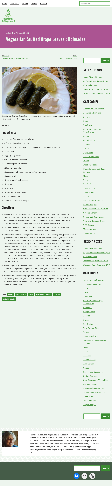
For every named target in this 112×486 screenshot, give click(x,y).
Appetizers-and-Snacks (93, 109)
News (85, 176)
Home (4, 3)
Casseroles (87, 136)
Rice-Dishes (88, 192)
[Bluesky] (77, 476)
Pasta (85, 180)
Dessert (43, 3)
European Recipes (43, 294)
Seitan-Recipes (89, 204)
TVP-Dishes (88, 225)
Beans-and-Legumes (92, 113)
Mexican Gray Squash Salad (95, 89)
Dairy (10, 294)
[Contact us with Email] (84, 476)
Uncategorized (89, 229)
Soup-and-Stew (90, 213)
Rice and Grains (9, 299)
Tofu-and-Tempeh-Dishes (94, 221)
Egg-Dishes (88, 152)
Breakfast (14, 3)
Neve (4, 483)
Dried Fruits (21, 294)
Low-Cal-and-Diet (91, 156)
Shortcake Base (90, 85)
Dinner (34, 3)
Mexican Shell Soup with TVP (96, 93)
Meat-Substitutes (90, 165)
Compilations (89, 140)
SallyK (10, 33)
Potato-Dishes (89, 188)
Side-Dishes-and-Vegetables (95, 209)
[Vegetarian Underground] (8, 16)
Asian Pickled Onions (92, 77)
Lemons (57, 294)
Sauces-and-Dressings (92, 200)
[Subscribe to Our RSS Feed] (92, 476)
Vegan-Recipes (89, 233)
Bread (85, 121)
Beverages (87, 117)
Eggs (31, 294)
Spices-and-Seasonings (93, 217)
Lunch (25, 3)
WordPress (23, 483)
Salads (86, 196)
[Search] (107, 3)
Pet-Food (87, 184)
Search (106, 60)
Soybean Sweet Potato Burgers (96, 81)
